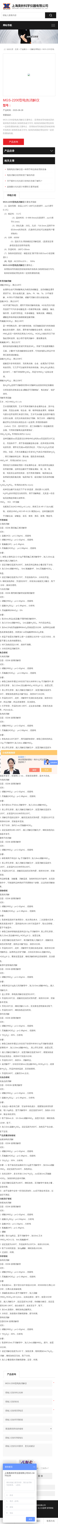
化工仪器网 (42, 1508)
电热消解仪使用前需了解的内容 (21, 175)
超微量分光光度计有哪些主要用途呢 (23, 187)
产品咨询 (13, 142)
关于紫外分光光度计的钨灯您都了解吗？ (25, 181)
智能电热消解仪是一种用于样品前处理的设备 (26, 169)
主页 (16, 49)
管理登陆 (50, 1508)
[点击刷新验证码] (26, 1462)
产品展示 (23, 49)
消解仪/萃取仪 (35, 49)
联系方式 (51, 1521)
